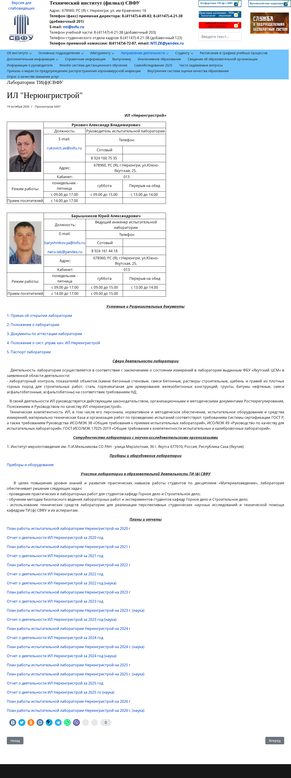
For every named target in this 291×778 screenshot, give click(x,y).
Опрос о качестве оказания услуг (33, 76)
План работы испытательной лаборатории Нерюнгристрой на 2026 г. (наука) (75, 710)
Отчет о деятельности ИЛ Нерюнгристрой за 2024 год (55, 637)
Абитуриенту (100, 53)
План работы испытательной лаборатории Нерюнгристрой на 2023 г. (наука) (75, 610)
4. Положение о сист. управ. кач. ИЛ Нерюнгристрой (53, 342)
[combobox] (219, 36)
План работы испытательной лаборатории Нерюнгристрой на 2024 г (68, 628)
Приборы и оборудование (30, 464)
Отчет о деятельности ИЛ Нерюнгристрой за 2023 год (55, 601)
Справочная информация (85, 59)
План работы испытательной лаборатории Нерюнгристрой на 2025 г (68, 664)
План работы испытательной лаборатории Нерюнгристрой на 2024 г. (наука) (75, 646)
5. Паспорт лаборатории (29, 351)
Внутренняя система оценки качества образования (188, 71)
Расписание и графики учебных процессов (233, 53)
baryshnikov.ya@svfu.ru (64, 242)
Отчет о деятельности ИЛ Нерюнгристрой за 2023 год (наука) (61, 619)
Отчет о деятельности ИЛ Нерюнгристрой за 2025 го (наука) (60, 692)
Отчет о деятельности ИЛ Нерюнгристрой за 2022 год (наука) (61, 583)
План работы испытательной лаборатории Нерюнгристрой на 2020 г (68, 528)
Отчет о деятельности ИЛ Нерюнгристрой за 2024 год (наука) (61, 655)
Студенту (182, 53)
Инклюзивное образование (159, 59)
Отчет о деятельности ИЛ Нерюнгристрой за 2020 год (55, 537)
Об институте (17, 53)
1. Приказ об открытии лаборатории (39, 315)
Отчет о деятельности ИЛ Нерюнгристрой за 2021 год (55, 555)
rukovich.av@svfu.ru (64, 148)
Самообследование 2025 (153, 65)
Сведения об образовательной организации (223, 59)
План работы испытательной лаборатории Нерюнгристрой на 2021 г (68, 546)
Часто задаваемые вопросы (201, 65)
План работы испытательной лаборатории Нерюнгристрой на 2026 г (68, 701)
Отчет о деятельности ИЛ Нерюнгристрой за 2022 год (55, 573)
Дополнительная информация (31, 59)
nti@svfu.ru (73, 26)
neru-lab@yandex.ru (65, 251)
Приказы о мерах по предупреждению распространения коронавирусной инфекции (74, 71)
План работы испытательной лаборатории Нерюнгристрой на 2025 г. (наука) (75, 674)
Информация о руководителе (30, 65)
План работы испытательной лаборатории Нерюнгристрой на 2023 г (68, 592)
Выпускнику (121, 59)
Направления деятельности (143, 53)
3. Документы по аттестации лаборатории (44, 333)
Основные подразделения (59, 53)
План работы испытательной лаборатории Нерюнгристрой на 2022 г (68, 564)
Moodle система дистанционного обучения (93, 65)
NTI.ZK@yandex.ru (167, 43)
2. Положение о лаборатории (33, 324)
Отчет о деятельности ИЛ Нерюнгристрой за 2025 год (55, 683)
